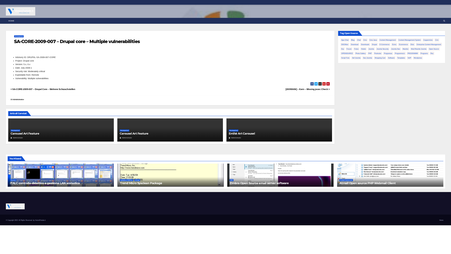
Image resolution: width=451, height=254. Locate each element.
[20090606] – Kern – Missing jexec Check (307, 89)
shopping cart (380, 58)
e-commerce (384, 44)
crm (436, 40)
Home (11, 21)
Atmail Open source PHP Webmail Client (367, 183)
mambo (405, 49)
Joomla (371, 49)
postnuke (377, 53)
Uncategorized (19, 36)
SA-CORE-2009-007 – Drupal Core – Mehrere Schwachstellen (43, 89)
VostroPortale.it (40, 220)
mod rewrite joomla (418, 49)
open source (434, 49)
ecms (394, 44)
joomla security (383, 49)
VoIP (409, 58)
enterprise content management (429, 44)
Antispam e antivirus (127, 180)
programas (388, 53)
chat (359, 40)
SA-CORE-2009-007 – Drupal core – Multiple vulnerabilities (77, 41)
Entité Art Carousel (242, 133)
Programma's (400, 53)
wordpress (418, 58)
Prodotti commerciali (346, 180)
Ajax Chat (344, 40)
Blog (352, 40)
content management (388, 40)
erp (342, 49)
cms (365, 40)
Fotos (356, 49)
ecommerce (403, 44)
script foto (345, 58)
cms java (373, 40)
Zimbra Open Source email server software (259, 183)
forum (349, 49)
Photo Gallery (361, 53)
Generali (13, 180)
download (354, 44)
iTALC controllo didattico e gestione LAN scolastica (45, 183)
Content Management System (410, 40)
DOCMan (344, 44)
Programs (424, 53)
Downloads (365, 44)
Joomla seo (395, 49)
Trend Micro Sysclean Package (141, 183)
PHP (370, 53)
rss (432, 53)
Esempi (137, 180)
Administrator (18, 99)
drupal (374, 44)
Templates (401, 58)
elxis (412, 44)
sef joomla (356, 58)
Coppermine (428, 40)
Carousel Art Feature (25, 133)
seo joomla (367, 58)
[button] (444, 21)
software (391, 58)
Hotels (363, 49)
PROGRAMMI (413, 53)
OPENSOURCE (347, 53)
